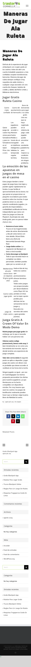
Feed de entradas (10, 550)
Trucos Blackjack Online (12, 484)
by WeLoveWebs (23, 649)
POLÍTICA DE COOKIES (14, 649)
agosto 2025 (8, 518)
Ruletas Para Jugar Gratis (13, 480)
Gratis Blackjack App (10, 451)
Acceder (7, 546)
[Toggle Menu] (27, 6)
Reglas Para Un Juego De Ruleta (16, 489)
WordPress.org (9, 559)
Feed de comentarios (11, 554)
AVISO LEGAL (18, 646)
